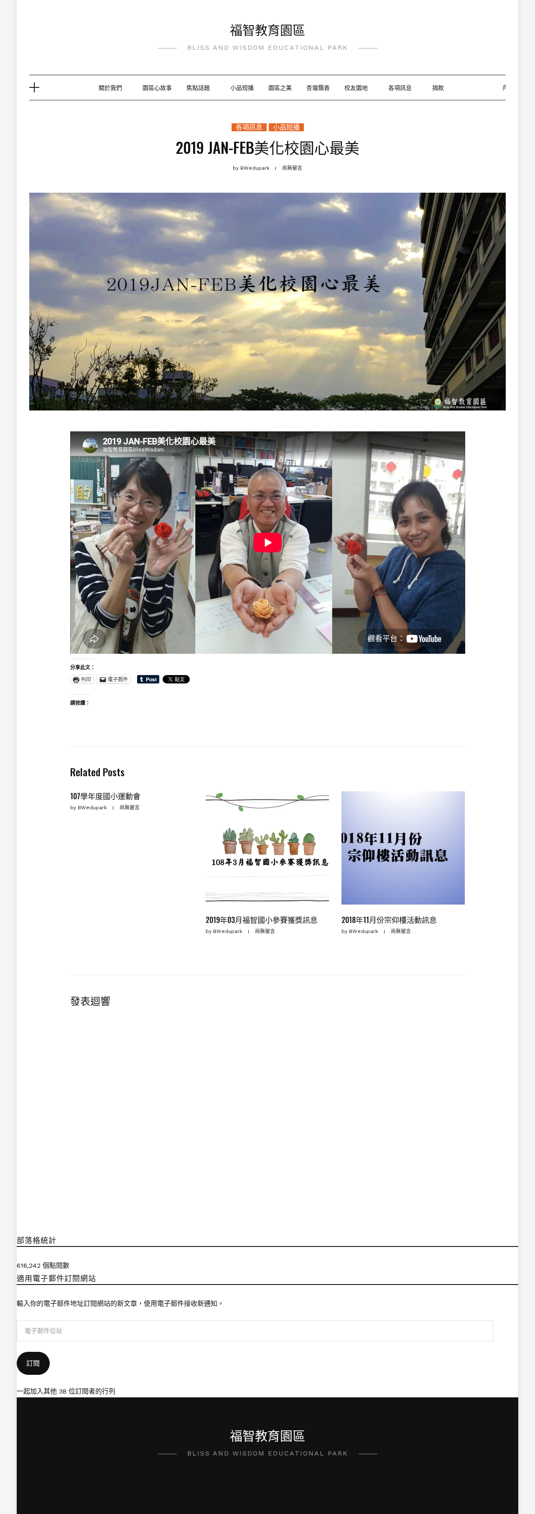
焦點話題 (198, 87)
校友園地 (356, 87)
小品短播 (242, 87)
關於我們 (110, 87)
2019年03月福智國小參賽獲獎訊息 (262, 919)
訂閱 (33, 1363)
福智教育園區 (267, 29)
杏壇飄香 (318, 87)
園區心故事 (157, 87)
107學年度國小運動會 (105, 795)
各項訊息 (400, 87)
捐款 (438, 87)
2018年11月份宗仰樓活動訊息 (389, 919)
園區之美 (280, 87)
